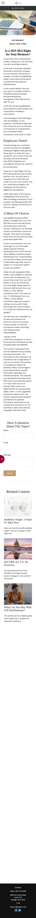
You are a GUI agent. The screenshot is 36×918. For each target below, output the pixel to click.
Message (7, 455)
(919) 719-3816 (19, 8)
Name (6, 430)
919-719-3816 (21, 891)
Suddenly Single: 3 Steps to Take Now (18, 521)
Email (6, 442)
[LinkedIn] (19, 910)
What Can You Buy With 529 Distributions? (18, 609)
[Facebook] (16, 910)
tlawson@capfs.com (18, 907)
